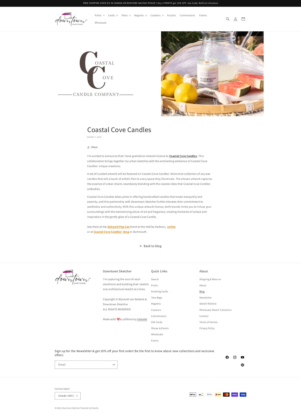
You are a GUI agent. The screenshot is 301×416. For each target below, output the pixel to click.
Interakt (142, 319)
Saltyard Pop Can (118, 227)
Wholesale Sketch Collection (215, 309)
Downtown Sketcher (71, 408)
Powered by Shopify (89, 408)
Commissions (158, 316)
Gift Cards (156, 322)
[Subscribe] (113, 365)
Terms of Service (208, 322)
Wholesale (157, 334)
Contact (203, 316)
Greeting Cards (159, 291)
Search (155, 279)
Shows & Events (160, 328)
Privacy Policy (207, 328)
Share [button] (94, 147)
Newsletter (205, 297)
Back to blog (152, 246)
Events (155, 340)
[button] (99, 15)
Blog (201, 291)
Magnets (156, 303)
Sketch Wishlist (208, 303)
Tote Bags (156, 297)
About (202, 285)
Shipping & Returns (210, 279)
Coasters (156, 309)
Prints (154, 285)
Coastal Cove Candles (183, 156)
